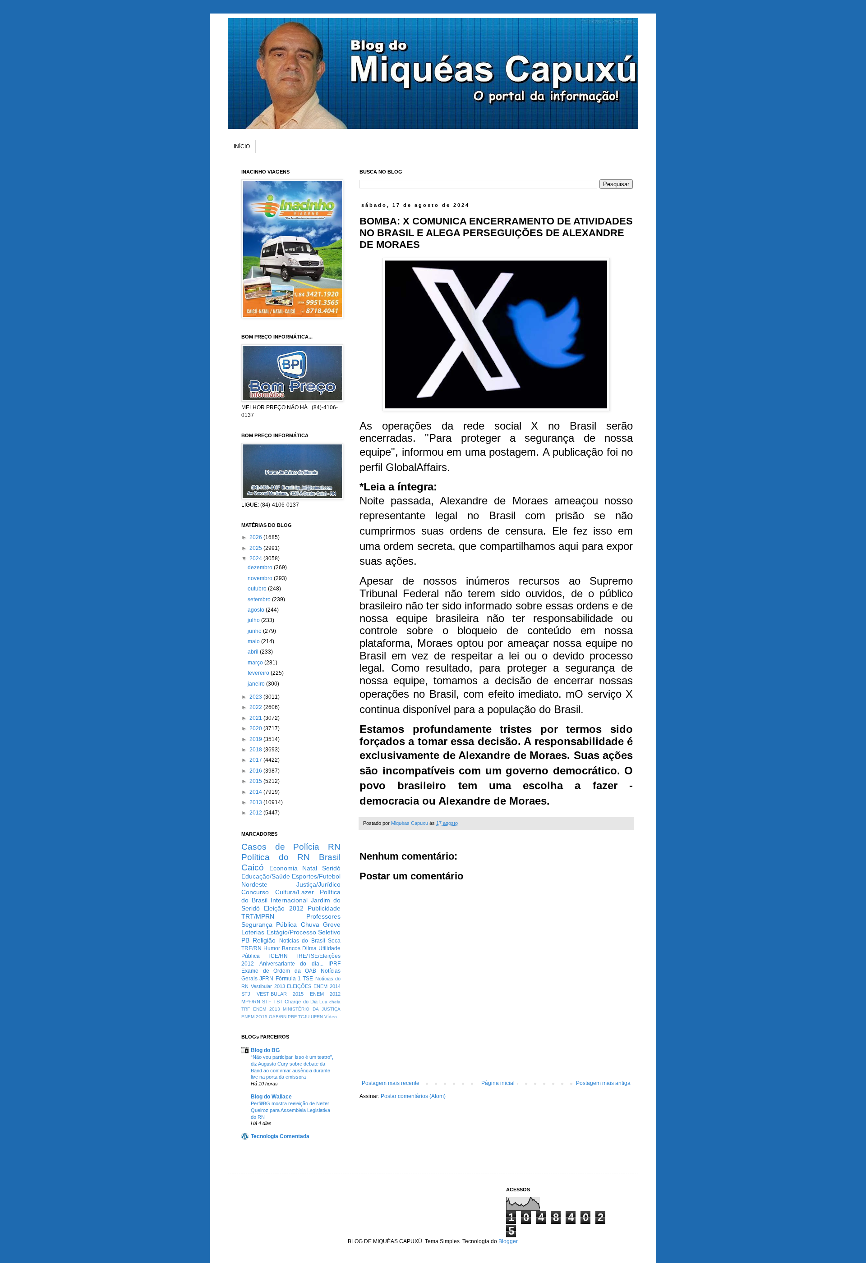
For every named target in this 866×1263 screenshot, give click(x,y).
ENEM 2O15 (254, 1016)
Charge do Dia (301, 1001)
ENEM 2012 (325, 994)
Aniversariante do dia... (291, 964)
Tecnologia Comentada (280, 1136)
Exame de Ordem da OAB (278, 971)
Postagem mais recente (390, 1083)
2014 (256, 792)
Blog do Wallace (271, 1097)
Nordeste (254, 884)
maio (254, 641)
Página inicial (498, 1083)
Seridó (331, 868)
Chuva (310, 924)
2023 (256, 697)
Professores (323, 916)
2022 (256, 707)
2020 (256, 728)
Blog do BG (265, 1050)
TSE (308, 978)
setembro (260, 599)
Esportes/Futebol (316, 876)
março (256, 662)
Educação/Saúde (265, 876)
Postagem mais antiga (603, 1083)
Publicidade (324, 908)
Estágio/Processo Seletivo (304, 932)
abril (254, 652)
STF (267, 1001)
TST (278, 1001)
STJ (245, 994)
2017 (256, 760)
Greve (332, 924)
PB (245, 940)
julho (254, 620)
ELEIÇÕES (299, 986)
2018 (256, 749)
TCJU (303, 1016)
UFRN (317, 1016)
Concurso (255, 892)
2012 (256, 813)
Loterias (252, 932)
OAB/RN (277, 1016)
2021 (256, 718)
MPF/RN (250, 1001)
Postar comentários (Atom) (413, 1096)
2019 (256, 739)
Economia (283, 868)
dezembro (261, 567)
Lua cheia (330, 1001)
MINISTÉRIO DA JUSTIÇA (312, 1009)
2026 (256, 537)
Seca (334, 941)
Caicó (252, 867)
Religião (264, 940)
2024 (256, 558)
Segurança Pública (269, 924)
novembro (261, 578)
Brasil (330, 857)
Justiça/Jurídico (318, 884)
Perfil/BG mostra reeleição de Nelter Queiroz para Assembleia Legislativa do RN (290, 1110)
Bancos (291, 948)
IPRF (334, 964)
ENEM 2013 (266, 1009)
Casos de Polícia (280, 846)
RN (334, 846)
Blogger (507, 1241)
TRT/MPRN (257, 916)
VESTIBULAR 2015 (280, 994)
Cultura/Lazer (294, 892)
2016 (256, 771)
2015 (256, 781)
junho (255, 631)
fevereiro (259, 673)
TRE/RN (251, 948)
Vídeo (330, 1016)
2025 (256, 548)
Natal (309, 868)
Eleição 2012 (283, 908)
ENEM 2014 (327, 986)
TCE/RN (277, 956)
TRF (245, 1009)
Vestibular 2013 (268, 986)
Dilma (309, 948)
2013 (256, 802)
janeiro (257, 684)
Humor (271, 948)
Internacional (289, 900)
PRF (292, 1016)
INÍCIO (242, 146)
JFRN (266, 978)
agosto (257, 610)
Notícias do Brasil (302, 941)
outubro (258, 589)
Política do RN (275, 857)
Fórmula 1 (288, 978)
